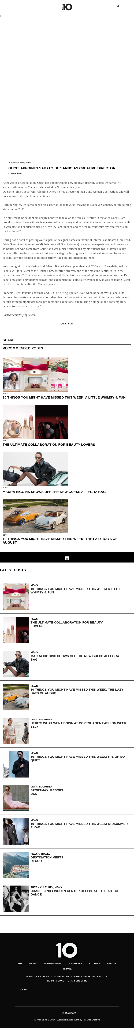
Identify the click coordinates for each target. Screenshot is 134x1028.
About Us (63, 976)
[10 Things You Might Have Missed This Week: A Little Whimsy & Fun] (17, 596)
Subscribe (80, 980)
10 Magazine (16, 173)
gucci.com (67, 323)
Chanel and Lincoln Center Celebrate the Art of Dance (75, 892)
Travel (45, 853)
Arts (34, 887)
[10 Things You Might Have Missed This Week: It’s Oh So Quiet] (17, 764)
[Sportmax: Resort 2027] (17, 798)
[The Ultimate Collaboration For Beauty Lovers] (17, 630)
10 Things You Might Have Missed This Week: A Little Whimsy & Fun (64, 397)
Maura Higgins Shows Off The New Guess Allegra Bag (54, 492)
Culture (46, 887)
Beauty (111, 963)
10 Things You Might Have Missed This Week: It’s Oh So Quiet (78, 758)
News (28, 163)
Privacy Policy (98, 976)
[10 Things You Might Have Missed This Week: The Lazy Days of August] (17, 697)
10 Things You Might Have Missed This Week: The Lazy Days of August (60, 540)
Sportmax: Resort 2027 (47, 792)
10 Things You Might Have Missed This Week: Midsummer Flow (79, 825)
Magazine (32, 976)
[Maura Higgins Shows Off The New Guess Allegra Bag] (17, 664)
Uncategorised (41, 719)
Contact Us (48, 976)
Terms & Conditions (60, 980)
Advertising (79, 976)
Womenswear (52, 963)
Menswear (75, 963)
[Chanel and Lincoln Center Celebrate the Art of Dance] (17, 899)
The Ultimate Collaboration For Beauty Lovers (49, 444)
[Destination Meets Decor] (17, 865)
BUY (20, 963)
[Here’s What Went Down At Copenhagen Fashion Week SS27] (17, 731)
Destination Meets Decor (47, 859)
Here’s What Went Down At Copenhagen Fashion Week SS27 (78, 724)
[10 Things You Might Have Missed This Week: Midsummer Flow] (17, 831)
